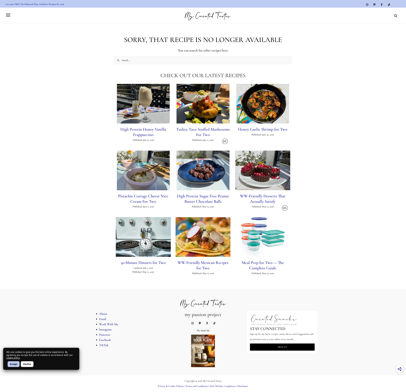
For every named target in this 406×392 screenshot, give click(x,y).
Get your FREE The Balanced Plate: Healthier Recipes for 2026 (35, 4)
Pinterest (104, 335)
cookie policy (13, 357)
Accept (13, 364)
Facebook (105, 340)
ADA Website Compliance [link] (222, 386)
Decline (27, 364)
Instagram (105, 329)
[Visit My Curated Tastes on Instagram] (367, 5)
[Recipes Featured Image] (143, 103)
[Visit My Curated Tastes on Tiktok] (389, 5)
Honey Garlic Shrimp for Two (262, 129)
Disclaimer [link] (243, 386)
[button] (396, 16)
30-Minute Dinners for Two (143, 262)
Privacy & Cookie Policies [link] (171, 386)
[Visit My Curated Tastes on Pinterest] (374, 5)
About (103, 314)
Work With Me (108, 324)
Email (102, 319)
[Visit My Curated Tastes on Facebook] (381, 5)
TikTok (103, 345)
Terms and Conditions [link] (197, 386)
